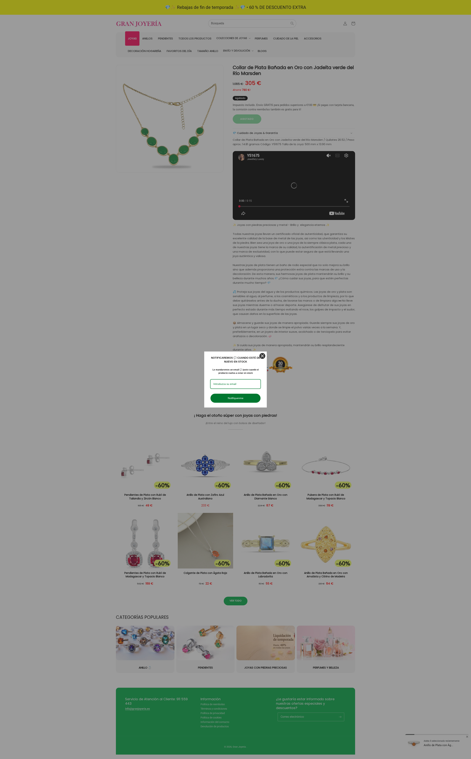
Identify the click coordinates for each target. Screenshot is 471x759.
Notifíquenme (235, 398)
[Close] (262, 355)
